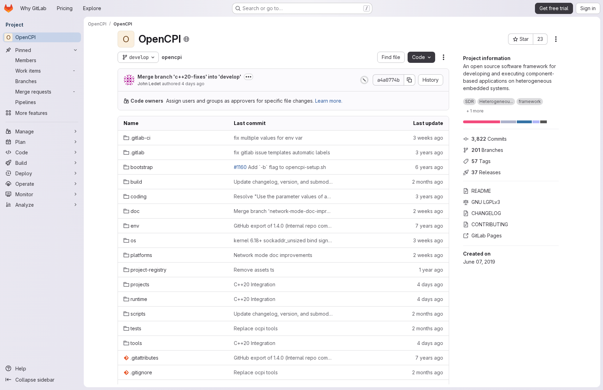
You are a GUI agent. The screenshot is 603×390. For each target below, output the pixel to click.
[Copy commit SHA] (409, 80)
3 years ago (429, 152)
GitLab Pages (486, 235)
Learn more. (328, 101)
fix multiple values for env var (268, 138)
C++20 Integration (254, 284)
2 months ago (427, 182)
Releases (486, 172)
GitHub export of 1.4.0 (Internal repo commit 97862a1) (283, 226)
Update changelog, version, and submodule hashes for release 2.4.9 (283, 182)
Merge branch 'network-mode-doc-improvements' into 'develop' (283, 211)
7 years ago (429, 226)
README (481, 191)
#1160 (240, 167)
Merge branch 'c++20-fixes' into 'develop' (189, 77)
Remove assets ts (254, 270)
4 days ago (192, 83)
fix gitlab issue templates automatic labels (282, 152)
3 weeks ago (428, 138)
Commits (489, 139)
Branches (487, 150)
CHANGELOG (486, 213)
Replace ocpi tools (256, 328)
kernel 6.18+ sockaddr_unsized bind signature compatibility (283, 240)
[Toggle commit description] (248, 77)
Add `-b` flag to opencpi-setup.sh (280, 167)
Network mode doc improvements (273, 255)
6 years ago (429, 167)
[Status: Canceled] (364, 80)
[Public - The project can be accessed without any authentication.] (186, 39)
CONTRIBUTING (489, 224)
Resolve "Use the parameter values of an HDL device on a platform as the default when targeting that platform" (283, 196)
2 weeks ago (428, 211)
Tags (481, 161)
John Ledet (149, 83)
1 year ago (431, 270)
